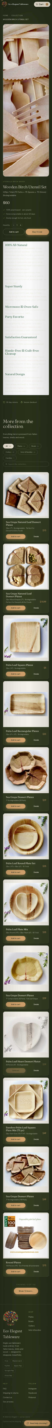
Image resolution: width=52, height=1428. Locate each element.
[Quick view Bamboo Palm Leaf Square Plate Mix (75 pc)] (26, 1101)
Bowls (35, 446)
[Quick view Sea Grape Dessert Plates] (26, 770)
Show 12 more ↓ (26, 1291)
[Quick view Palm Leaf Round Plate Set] (26, 836)
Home (5, 15)
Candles (10, 458)
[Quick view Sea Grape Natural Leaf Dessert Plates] (26, 495)
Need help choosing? (38, 1423)
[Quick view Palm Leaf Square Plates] (26, 638)
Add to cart (14, 232)
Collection (17, 15)
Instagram (33, 1388)
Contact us (7, 1397)
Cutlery (10, 452)
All (8, 446)
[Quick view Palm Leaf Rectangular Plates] (26, 704)
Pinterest (32, 1397)
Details (36, 536)
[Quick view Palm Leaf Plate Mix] (26, 902)
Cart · (43, 4)
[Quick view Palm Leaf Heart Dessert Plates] (26, 1034)
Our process (8, 1401)
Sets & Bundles (28, 452)
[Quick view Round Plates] (26, 1235)
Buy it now (37, 232)
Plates (21, 446)
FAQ (4, 1388)
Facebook (33, 1393)
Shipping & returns (10, 1393)
